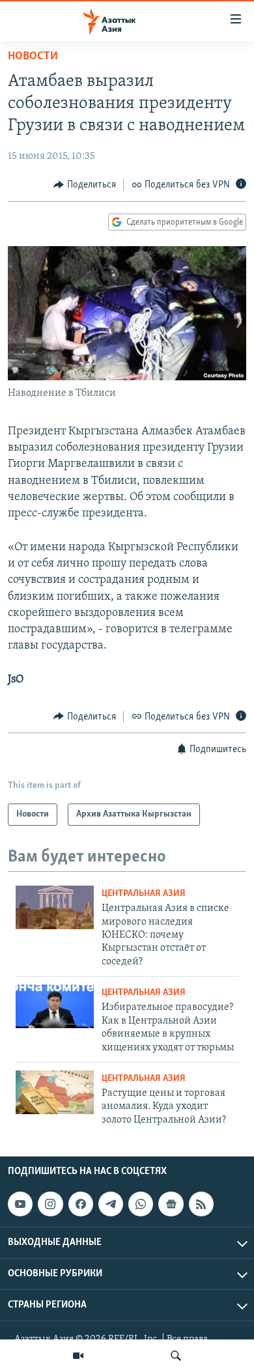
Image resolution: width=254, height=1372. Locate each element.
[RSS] (201, 1204)
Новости (33, 57)
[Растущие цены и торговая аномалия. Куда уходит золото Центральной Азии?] (55, 1092)
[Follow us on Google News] (170, 1204)
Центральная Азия (144, 894)
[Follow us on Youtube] (20, 1204)
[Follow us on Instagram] (50, 1204)
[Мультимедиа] (78, 1355)
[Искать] (175, 1355)
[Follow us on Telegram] (110, 1204)
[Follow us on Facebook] (80, 1204)
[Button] (84, 184)
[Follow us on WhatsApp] (140, 1204)
